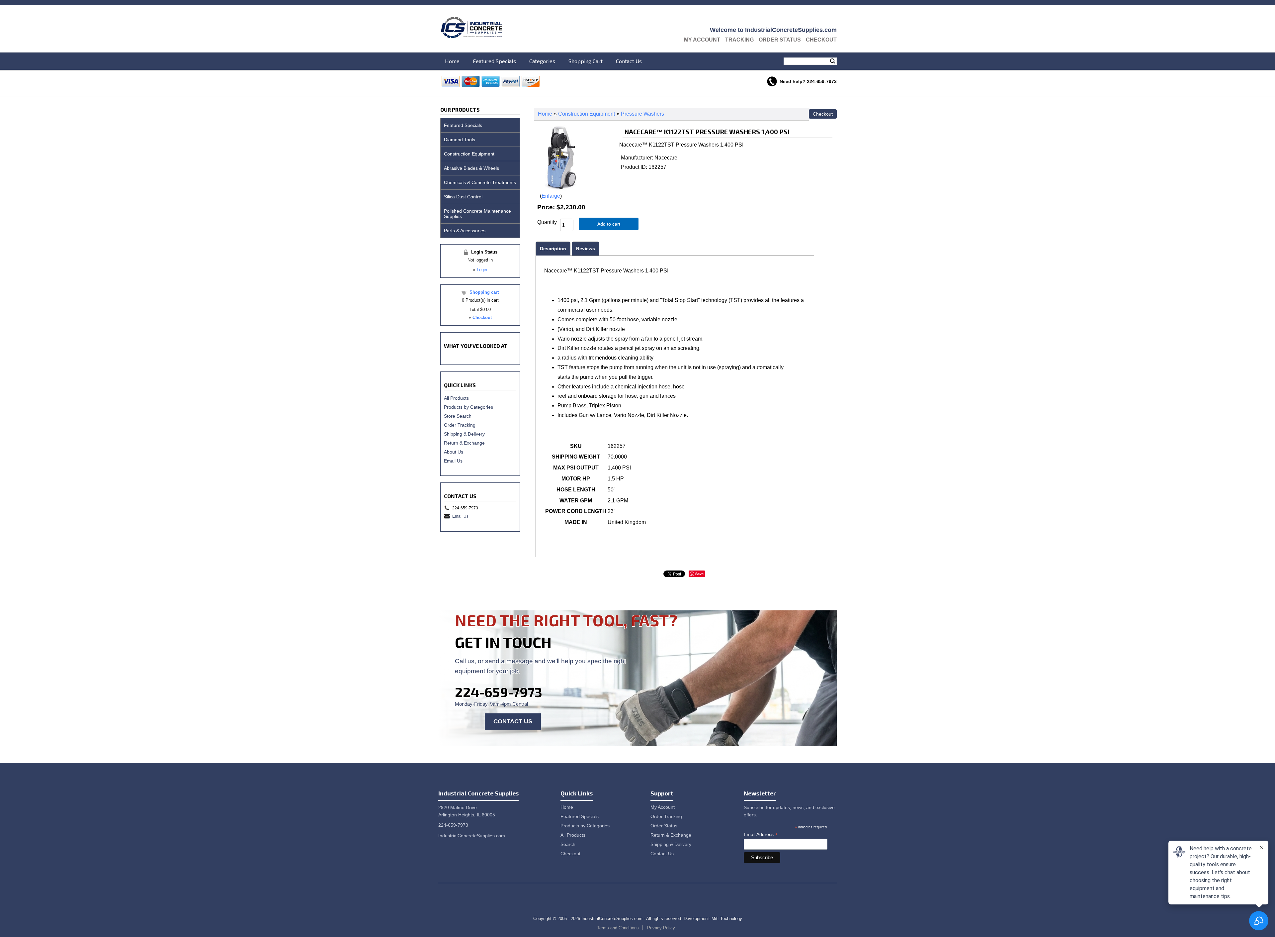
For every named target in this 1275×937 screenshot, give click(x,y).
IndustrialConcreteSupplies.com (471, 835)
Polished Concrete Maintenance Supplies (477, 213)
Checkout (821, 40)
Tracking (739, 40)
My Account (702, 40)
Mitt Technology (727, 918)
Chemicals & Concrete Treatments (480, 182)
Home (452, 61)
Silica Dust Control (463, 196)
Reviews (585, 248)
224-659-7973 (498, 692)
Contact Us (629, 61)
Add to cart (608, 224)
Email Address (761, 834)
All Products (456, 398)
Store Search (457, 416)
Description (553, 248)
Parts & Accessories (464, 230)
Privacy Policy (661, 927)
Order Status (780, 40)
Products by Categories (468, 407)
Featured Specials (494, 61)
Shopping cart (484, 292)
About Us (453, 452)
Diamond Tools (459, 139)
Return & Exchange (464, 443)
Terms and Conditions (618, 927)
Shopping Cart (585, 61)
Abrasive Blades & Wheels (471, 168)
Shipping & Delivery (464, 434)
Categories (542, 61)
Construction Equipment (586, 114)
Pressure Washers (642, 114)
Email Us (453, 461)
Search (832, 61)
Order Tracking (459, 425)
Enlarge (551, 196)
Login (482, 269)
